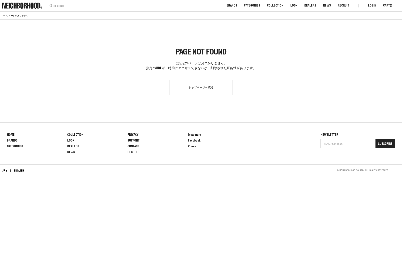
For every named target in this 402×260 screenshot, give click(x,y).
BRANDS (232, 5)
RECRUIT (343, 5)
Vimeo (192, 146)
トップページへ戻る (201, 87)
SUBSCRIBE (385, 144)
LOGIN (372, 5)
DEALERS (310, 5)
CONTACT (133, 146)
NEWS (327, 5)
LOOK (293, 5)
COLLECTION (275, 5)
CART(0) (388, 5)
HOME (11, 135)
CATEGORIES (252, 5)
